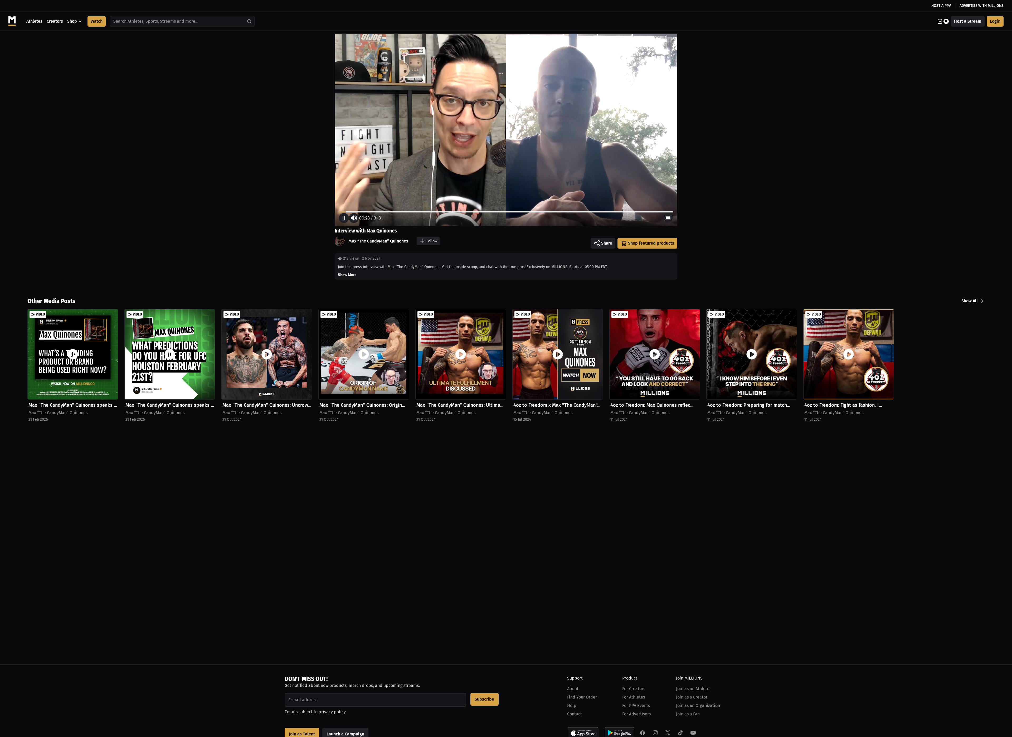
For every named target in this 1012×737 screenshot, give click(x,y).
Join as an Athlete (692, 688)
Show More (347, 275)
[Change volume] (354, 218)
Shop (72, 21)
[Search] (249, 21)
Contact (574, 713)
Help (571, 705)
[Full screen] (668, 218)
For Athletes (633, 697)
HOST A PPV (941, 5)
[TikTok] (680, 733)
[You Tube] (693, 733)
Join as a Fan (688, 713)
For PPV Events (636, 705)
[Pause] (344, 218)
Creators (55, 21)
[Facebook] (642, 733)
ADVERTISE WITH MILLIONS (982, 5)
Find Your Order (582, 697)
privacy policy (332, 711)
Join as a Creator (691, 697)
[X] (668, 733)
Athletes (34, 21)
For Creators (633, 688)
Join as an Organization (698, 705)
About (572, 688)
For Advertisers (636, 713)
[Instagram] (655, 733)
